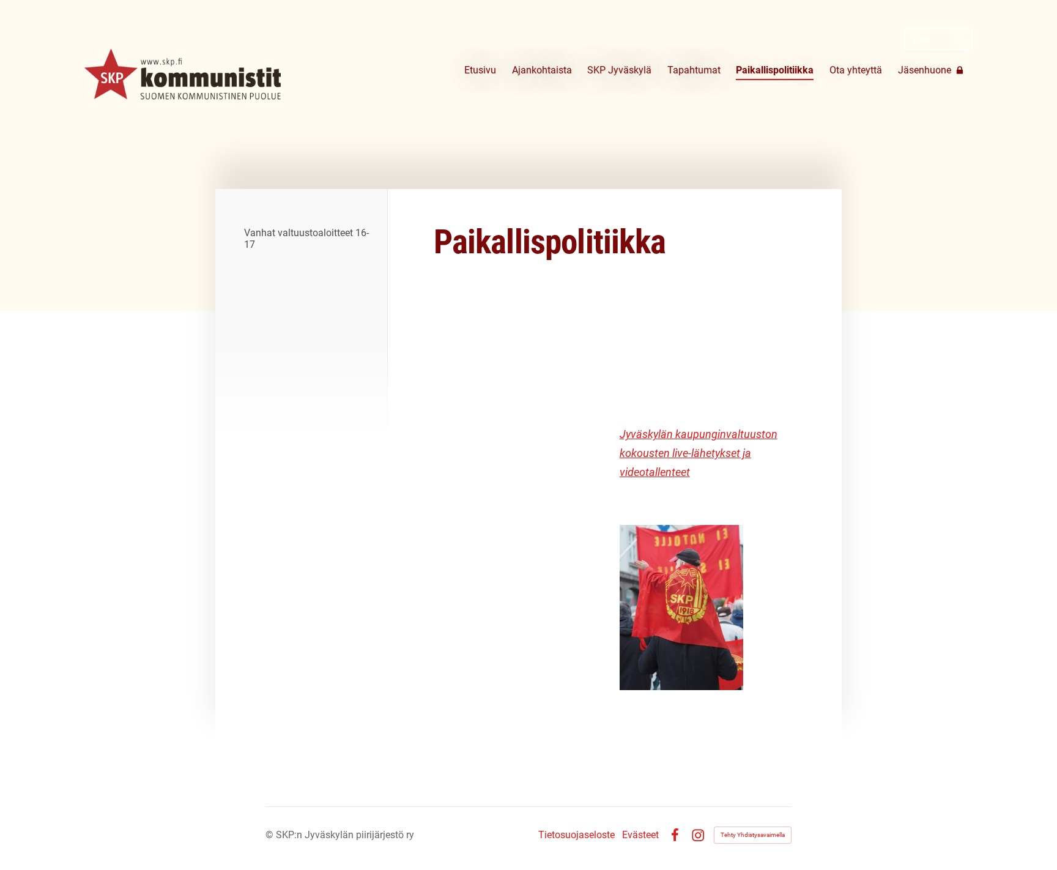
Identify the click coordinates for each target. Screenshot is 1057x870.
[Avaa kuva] (682, 607)
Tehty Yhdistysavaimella (753, 834)
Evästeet (640, 835)
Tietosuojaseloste (576, 835)
